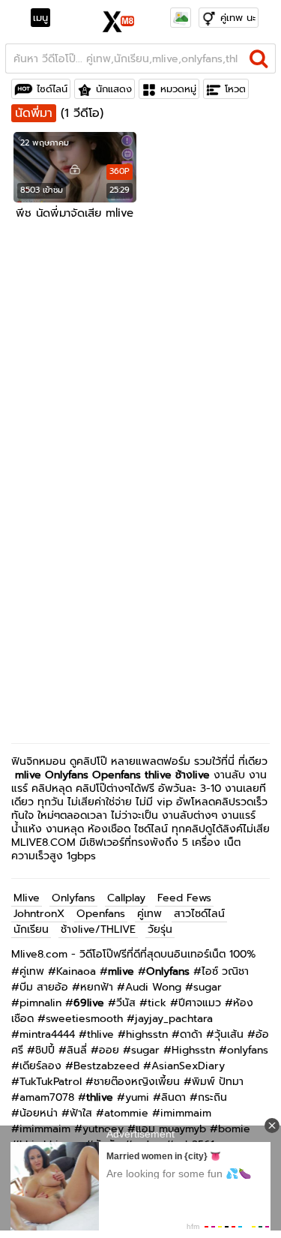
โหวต (235, 89)
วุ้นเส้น (229, 1034)
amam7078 (46, 1097)
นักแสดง (114, 89)
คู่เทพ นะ (238, 17)
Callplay (126, 898)
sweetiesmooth (84, 1019)
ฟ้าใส (81, 1113)
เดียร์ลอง (40, 1066)
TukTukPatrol (50, 1082)
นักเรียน (31, 929)
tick (157, 1003)
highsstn (147, 1034)
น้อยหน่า (38, 1113)
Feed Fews (184, 898)
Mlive (26, 898)
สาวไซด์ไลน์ (199, 914)
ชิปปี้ (45, 1050)
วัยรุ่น (160, 929)
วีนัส (126, 1003)
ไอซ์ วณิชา (225, 971)
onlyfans (247, 1050)
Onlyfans (66, 775)
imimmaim (185, 1113)
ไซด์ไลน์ (52, 89)
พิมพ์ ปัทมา (218, 1082)
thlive (100, 1034)
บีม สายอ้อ (43, 987)
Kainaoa (76, 971)
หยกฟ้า (96, 987)
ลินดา (173, 1097)
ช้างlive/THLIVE (98, 929)
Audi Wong (153, 987)
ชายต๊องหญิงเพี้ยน (137, 1082)
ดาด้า (191, 1034)
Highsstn (193, 1050)
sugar (207, 987)
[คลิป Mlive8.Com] (119, 19)
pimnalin (40, 1003)
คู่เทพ (149, 914)
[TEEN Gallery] (180, 17)
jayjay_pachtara (174, 1019)
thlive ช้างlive (177, 775)
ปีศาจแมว (199, 1003)
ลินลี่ (77, 1050)
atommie (126, 1113)
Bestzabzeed (106, 1066)
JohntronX (38, 914)
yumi (137, 1097)
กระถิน (212, 1097)
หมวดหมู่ (178, 89)
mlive (28, 775)
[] (259, 58)
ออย (109, 1050)
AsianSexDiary (188, 1066)
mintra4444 (47, 1034)
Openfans (116, 775)
